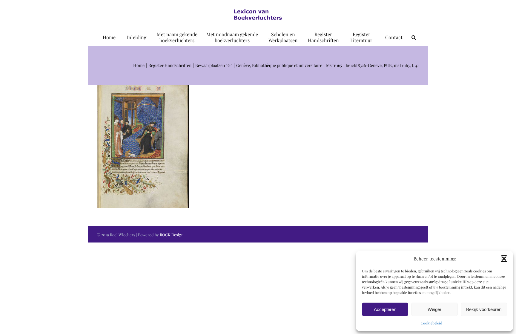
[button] (504, 259)
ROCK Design (172, 234)
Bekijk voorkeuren (483, 309)
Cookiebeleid (431, 323)
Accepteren (385, 309)
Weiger (434, 309)
